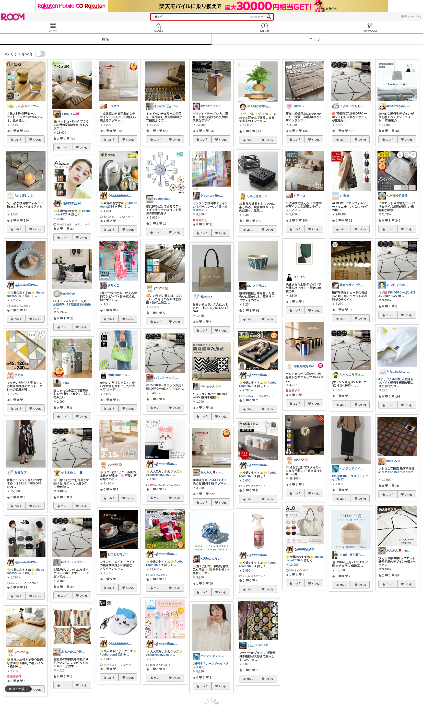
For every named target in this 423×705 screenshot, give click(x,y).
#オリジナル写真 (389, 379)
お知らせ (264, 27)
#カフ (200, 210)
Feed (53, 27)
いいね (37, 139)
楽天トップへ (410, 17)
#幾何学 (198, 663)
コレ (16, 139)
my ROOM (370, 27)
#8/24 (150, 385)
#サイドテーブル (207, 113)
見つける (159, 27)
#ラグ (401, 472)
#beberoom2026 (111, 654)
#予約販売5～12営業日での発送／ (72, 304)
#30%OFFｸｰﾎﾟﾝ (215, 480)
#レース (209, 663)
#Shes (392, 472)
